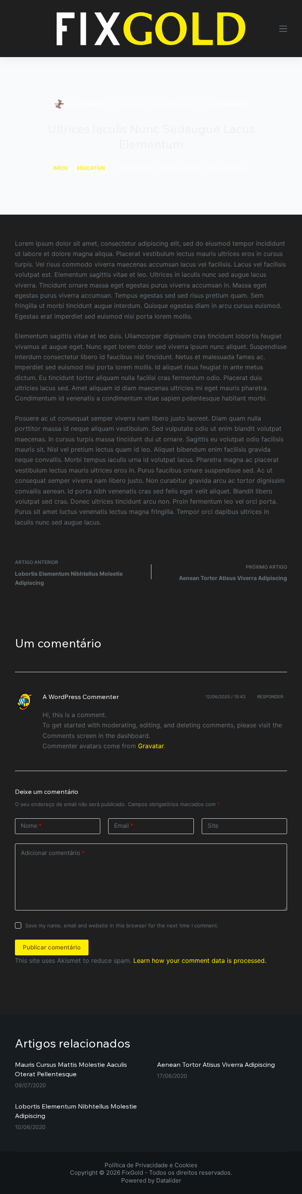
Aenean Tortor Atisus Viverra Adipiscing (216, 1064)
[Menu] (283, 29)
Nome (31, 825)
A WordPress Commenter (80, 697)
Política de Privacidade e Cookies (151, 1165)
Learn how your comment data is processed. (199, 960)
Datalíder (168, 1180)
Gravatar (151, 746)
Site (213, 825)
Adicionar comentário (53, 853)
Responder (270, 696)
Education (168, 104)
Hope (191, 104)
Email (123, 825)
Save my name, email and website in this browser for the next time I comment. (122, 925)
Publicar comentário (52, 947)
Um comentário (227, 104)
